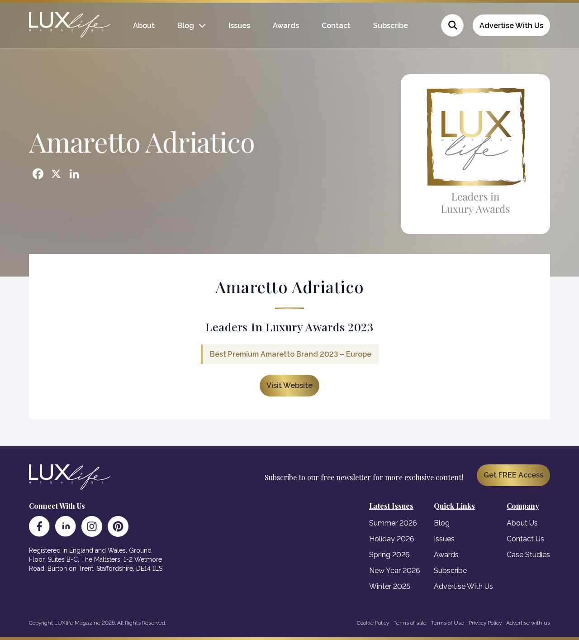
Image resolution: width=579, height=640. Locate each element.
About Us (522, 523)
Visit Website (289, 385)
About (144, 25)
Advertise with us (528, 623)
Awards (286, 25)
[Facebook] (39, 526)
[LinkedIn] (65, 526)
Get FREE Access (513, 475)
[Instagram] (91, 526)
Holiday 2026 (391, 539)
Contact (336, 25)
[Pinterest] (118, 526)
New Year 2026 (394, 570)
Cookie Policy (373, 623)
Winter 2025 (389, 586)
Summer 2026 (393, 523)
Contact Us (525, 539)
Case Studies (528, 554)
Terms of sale (410, 623)
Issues (239, 25)
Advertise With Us (511, 25)
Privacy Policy (485, 623)
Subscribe (390, 25)
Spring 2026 (389, 554)
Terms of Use (447, 623)
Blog (185, 25)
